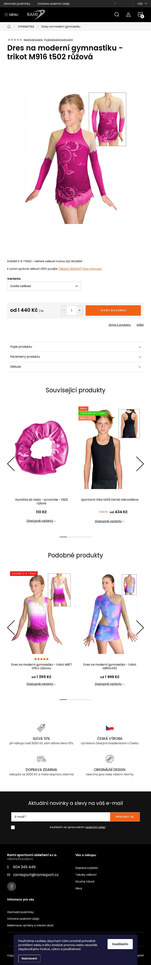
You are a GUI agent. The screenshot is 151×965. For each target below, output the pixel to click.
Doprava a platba (87, 868)
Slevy (79, 888)
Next (140, 463)
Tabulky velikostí (86, 875)
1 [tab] (63, 699)
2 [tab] (71, 699)
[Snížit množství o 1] (64, 310)
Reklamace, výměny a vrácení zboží (30, 925)
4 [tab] (87, 699)
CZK (140, 4)
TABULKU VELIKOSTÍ (70, 269)
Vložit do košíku (113, 310)
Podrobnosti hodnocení (58, 39)
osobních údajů (95, 827)
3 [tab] (79, 699)
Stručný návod (85, 881)
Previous (11, 463)
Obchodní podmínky (17, 4)
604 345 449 (24, 867)
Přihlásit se (125, 817)
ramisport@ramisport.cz (36, 874)
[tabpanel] (41, 468)
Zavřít (28, 323)
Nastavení (29, 958)
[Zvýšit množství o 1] (79, 310)
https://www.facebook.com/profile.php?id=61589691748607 (11, 886)
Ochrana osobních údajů (54, 4)
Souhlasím (120, 944)
